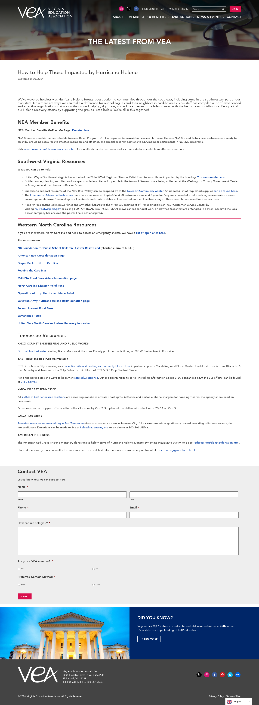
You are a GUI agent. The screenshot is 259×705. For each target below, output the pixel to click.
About (118, 17)
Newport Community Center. (145, 190)
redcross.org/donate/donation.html (216, 442)
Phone (23, 507)
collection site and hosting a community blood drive (97, 366)
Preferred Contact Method (36, 576)
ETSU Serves (29, 381)
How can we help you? (34, 523)
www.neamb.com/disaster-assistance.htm (50, 149)
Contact (234, 17)
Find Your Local (153, 9)
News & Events (209, 17)
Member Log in (178, 9)
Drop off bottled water (32, 351)
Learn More (149, 639)
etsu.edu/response (86, 377)
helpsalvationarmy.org (94, 427)
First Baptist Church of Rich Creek (51, 195)
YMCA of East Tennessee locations (44, 397)
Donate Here (80, 130)
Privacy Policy (216, 696)
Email (134, 507)
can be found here (225, 190)
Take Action (182, 17)
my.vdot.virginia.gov (48, 208)
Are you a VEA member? (35, 561)
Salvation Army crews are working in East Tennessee (51, 423)
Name (23, 486)
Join (235, 9)
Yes (22, 569)
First (20, 499)
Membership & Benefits (147, 17)
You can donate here (210, 177)
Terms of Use (233, 696)
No (97, 569)
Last (132, 499)
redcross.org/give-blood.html (176, 450)
